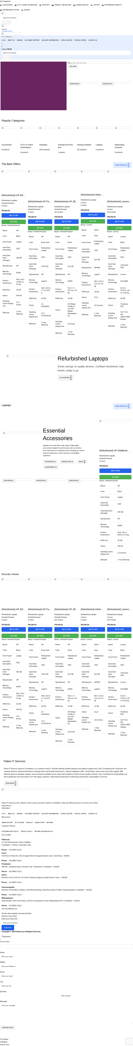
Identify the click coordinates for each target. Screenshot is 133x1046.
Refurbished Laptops (9, 614)
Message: (3, 1001)
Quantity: (3, 991)
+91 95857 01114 (15, 850)
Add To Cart (119, 221)
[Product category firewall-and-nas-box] (66, 140)
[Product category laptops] (104, 139)
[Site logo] (12, 13)
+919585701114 (7, 31)
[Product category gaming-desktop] (85, 139)
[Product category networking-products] (123, 140)
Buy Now (119, 228)
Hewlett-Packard (8, 617)
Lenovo (83, 617)
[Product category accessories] (10, 139)
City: (1, 982)
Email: (2, 972)
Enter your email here (10, 919)
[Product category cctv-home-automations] (28, 140)
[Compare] (109, 197)
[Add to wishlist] (121, 197)
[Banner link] (100, 70)
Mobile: (2, 962)
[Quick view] (115, 197)
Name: (2, 952)
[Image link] (46, 795)
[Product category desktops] (47, 139)
